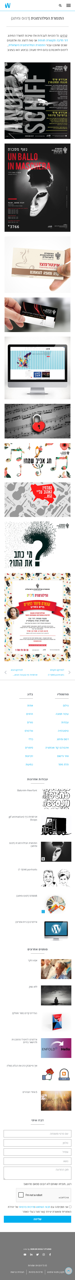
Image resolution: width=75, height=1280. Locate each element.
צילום (66, 705)
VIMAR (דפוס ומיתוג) (26, 895)
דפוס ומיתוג (63, 739)
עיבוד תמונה (62, 714)
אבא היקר (32, 960)
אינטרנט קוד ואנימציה (57, 747)
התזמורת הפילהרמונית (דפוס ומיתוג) (23, 844)
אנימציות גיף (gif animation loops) (23, 818)
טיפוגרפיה (63, 730)
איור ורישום (63, 756)
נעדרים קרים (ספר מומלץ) (24, 1013)
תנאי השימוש (43, 1207)
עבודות (65, 722)
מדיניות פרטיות (27, 1207)
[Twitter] (37, 1254)
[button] (60, 5)
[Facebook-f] (50, 1254)
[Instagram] (43, 1254)
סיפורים (29, 747)
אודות (30, 705)
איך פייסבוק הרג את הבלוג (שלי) (22, 1065)
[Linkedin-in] (31, 1254)
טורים (30, 722)
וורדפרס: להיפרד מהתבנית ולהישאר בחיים (24, 1041)
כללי (31, 739)
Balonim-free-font (27, 790)
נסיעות (29, 764)
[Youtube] (25, 1254)
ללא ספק (33, 986)
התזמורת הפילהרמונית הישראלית (27, 45)
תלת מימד (63, 764)
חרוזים (29, 714)
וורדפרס (29, 730)
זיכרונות (29, 756)
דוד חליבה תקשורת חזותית (53, 40)
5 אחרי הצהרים (30, 1092)
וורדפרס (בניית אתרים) (26, 922)
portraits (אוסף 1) (27, 869)
